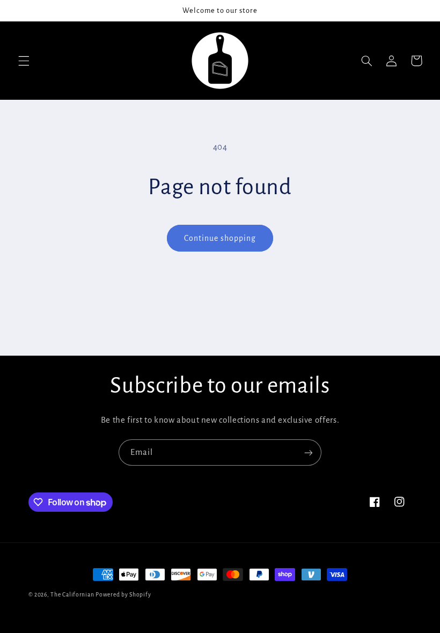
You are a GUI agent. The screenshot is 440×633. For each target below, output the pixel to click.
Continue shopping (220, 238)
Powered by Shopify (123, 595)
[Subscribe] (308, 452)
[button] (23, 60)
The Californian (73, 595)
